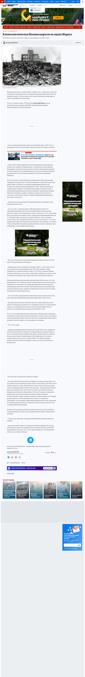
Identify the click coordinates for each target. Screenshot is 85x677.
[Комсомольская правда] (10, 5)
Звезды (57, 1)
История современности (15, 462)
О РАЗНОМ (23, 462)
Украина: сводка (36, 27)
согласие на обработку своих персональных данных (71, 548)
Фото (9, 1)
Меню (2, 1)
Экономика (45, 1)
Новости (11, 27)
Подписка (78, 5)
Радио (63, 5)
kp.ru (54, 452)
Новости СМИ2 (10, 473)
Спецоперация (21, 1)
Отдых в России (50, 27)
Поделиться (78, 42)
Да (31, 10)
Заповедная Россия (60, 27)
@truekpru (14, 448)
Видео (14, 1)
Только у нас (23, 27)
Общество (37, 1)
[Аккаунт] (82, 1)
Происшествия (69, 27)
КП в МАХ (43, 27)
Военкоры (29, 27)
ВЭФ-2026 (16, 27)
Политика (30, 1)
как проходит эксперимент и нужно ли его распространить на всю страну (38, 156)
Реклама (70, 5)
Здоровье (63, 1)
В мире (51, 1)
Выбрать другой (37, 10)
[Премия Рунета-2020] (23, 5)
